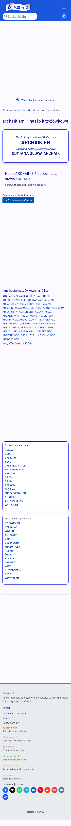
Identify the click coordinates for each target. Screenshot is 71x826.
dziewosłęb (12, 523)
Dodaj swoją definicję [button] (20, 200)
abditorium (45, 295)
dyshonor (11, 457)
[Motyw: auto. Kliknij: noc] (64, 16)
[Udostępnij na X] (12, 790)
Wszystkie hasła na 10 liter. (17, 343)
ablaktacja (43, 311)
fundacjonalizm (15, 493)
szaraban (11, 526)
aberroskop (47, 299)
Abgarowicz (10, 303)
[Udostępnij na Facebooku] (5, 790)
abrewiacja (28, 327)
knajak (9, 449)
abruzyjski (9, 331)
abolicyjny (46, 315)
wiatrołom (12, 578)
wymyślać (11, 504)
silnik (8, 481)
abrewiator (45, 327)
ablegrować (29, 315)
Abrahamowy (11, 323)
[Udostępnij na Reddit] (47, 790)
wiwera (10, 530)
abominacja (10, 319)
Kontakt (7, 707)
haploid (10, 473)
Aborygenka (46, 319)
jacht (9, 538)
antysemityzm (14, 469)
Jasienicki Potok (15, 465)
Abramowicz (47, 323)
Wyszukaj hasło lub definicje (38, 99)
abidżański (27, 303)
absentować (10, 335)
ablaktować (10, 315)
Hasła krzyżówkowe (33, 110)
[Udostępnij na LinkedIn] (33, 790)
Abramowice (29, 323)
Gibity (8, 477)
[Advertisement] (35, 58)
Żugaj (9, 554)
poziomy (10, 485)
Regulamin (8, 717)
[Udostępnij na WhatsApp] (19, 790)
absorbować (10, 339)
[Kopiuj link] (5, 797)
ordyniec (10, 562)
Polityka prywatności (14, 712)
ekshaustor (12, 542)
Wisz (8, 566)
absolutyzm (28, 335)
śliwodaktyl (13, 570)
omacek (10, 497)
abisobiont (59, 307)
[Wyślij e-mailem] (61, 790)
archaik (23, 179)
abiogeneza (10, 307)
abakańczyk (28, 295)
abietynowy (43, 303)
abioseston (26, 307)
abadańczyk (10, 295)
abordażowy (27, 319)
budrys (9, 558)
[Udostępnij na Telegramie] (26, 790)
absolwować (46, 335)
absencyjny (27, 331)
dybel (8, 574)
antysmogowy (14, 500)
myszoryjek (12, 546)
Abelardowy (29, 299)
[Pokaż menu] (63, 7)
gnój (8, 453)
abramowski (10, 327)
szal (8, 461)
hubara (9, 550)
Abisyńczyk (9, 311)
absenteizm (44, 331)
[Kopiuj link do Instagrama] (54, 790)
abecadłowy (10, 299)
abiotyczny (43, 307)
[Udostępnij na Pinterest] (40, 790)
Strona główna (10, 110)
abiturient (26, 311)
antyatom (11, 534)
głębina (10, 489)
